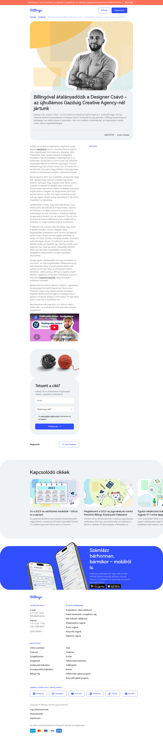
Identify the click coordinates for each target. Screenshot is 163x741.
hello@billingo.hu (37, 616)
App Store (114, 586)
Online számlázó (37, 648)
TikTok (114, 694)
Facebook (40, 694)
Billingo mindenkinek (74, 605)
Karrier (69, 669)
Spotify (131, 694)
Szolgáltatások (37, 656)
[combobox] (54, 409)
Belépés (104, 10)
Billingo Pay (35, 674)
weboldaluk (41, 149)
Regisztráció (119, 10)
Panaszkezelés (36, 714)
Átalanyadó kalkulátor (40, 665)
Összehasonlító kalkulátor (41, 669)
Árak (68, 648)
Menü (130, 10)
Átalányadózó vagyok (76, 623)
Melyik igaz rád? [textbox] (44, 409)
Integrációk (35, 661)
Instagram (59, 694)
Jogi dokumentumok (39, 709)
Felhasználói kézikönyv (76, 661)
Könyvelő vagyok (73, 631)
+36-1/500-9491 (37, 626)
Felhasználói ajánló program (78, 674)
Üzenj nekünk (36, 631)
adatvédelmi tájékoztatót (50, 416)
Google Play (98, 586)
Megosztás (35, 444)
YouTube (78, 694)
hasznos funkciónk (47, 277)
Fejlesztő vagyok (73, 636)
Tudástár (42, 17)
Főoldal (33, 17)
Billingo (36, 11)
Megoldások (35, 643)
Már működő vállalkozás (76, 619)
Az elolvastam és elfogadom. (55, 417)
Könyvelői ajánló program (77, 678)
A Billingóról (71, 665)
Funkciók (34, 652)
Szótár (69, 656)
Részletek (129, 2)
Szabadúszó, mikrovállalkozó (79, 610)
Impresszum (35, 718)
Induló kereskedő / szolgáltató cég (81, 614)
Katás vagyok (72, 627)
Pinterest (96, 694)
